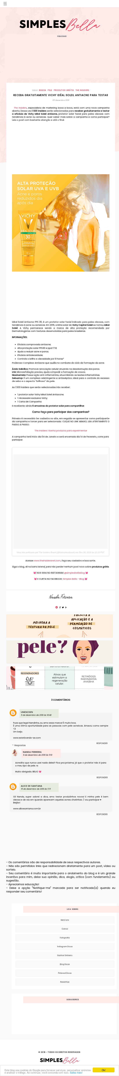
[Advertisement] (62, 58)
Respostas (20, 745)
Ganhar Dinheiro (64, 955)
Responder (102, 743)
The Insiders (20, 107)
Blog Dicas (65, 964)
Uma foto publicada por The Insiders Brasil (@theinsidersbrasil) (46, 552)
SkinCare (65, 920)
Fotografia (65, 937)
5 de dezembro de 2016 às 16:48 (36, 715)
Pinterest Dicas (65, 973)
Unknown (27, 712)
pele (50, 90)
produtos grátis (64, 90)
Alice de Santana (31, 785)
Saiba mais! (76, 1072)
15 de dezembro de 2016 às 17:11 (36, 789)
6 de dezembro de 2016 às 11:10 (37, 755)
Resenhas (64, 982)
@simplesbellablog (74, 572)
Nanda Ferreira (32, 751)
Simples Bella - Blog (73, 578)
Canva (65, 929)
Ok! (104, 1070)
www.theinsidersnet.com (47, 560)
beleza (42, 90)
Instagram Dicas (65, 946)
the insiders (82, 90)
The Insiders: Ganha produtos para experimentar (61, 430)
